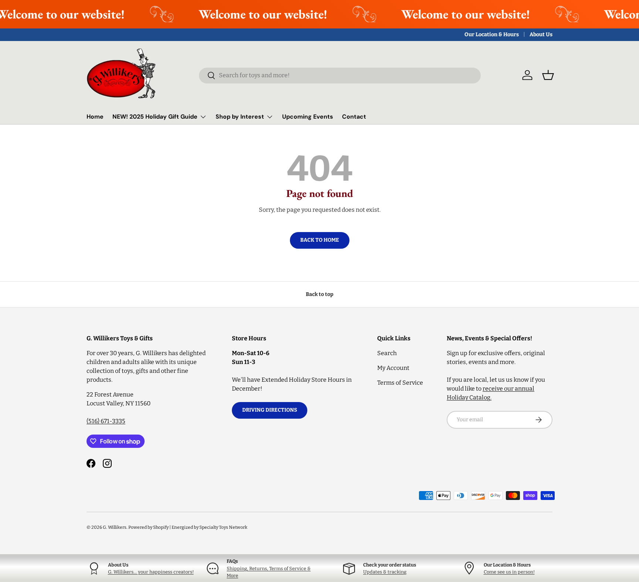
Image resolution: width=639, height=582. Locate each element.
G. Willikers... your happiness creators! (151, 572)
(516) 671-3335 (106, 421)
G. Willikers (114, 527)
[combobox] (340, 75)
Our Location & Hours (491, 34)
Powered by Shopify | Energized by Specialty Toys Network (187, 527)
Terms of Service (400, 382)
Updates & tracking (384, 572)
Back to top (320, 294)
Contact (354, 116)
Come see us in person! (509, 572)
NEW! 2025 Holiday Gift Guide (154, 116)
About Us (541, 34)
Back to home (319, 240)
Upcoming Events (307, 116)
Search (387, 353)
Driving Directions (269, 410)
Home (95, 116)
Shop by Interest (240, 116)
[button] (548, 75)
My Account (393, 367)
